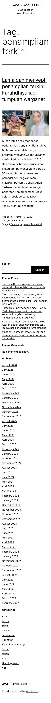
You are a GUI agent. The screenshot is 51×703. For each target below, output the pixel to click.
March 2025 (9, 444)
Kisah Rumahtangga (13, 644)
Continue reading (22, 205)
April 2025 (8, 439)
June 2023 (8, 533)
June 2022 (8, 584)
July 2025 (7, 425)
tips (4, 658)
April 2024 (8, 486)
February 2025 (10, 449)
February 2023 (10, 551)
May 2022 (8, 588)
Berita (5, 621)
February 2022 (10, 603)
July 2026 (7, 369)
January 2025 (10, 453)
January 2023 (10, 556)
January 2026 (10, 397)
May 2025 (8, 435)
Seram (5, 649)
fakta (5, 625)
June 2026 (8, 374)
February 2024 (10, 495)
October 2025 (10, 411)
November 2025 (11, 407)
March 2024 (9, 491)
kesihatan (7, 639)
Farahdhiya (16, 224)
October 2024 (10, 458)
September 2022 (11, 570)
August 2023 (9, 523)
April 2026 (8, 383)
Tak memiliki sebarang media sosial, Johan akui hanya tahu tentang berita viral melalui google (23, 287)
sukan (5, 653)
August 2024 (9, 467)
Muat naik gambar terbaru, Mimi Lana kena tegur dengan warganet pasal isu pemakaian (24, 335)
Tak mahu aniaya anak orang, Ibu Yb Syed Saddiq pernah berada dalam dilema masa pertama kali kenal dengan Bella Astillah (24, 299)
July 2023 (7, 528)
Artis (20, 220)
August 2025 (9, 421)
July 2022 (7, 579)
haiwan (6, 630)
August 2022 (9, 575)
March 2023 (9, 547)
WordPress (32, 691)
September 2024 (11, 463)
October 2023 (10, 514)
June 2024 (8, 477)
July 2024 (7, 472)
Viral (4, 667)
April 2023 (8, 542)
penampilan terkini (32, 224)
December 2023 (11, 505)
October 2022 (10, 565)
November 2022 (11, 561)
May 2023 (8, 537)
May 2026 (8, 379)
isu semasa (8, 635)
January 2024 (10, 500)
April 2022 (8, 593)
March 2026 (9, 388)
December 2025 (11, 402)
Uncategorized (10, 663)
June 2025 (8, 430)
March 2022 (9, 598)
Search (6, 263)
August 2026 (9, 365)
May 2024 (8, 481)
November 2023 (11, 509)
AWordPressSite (27, 5)
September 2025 (11, 416)
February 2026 (10, 393)
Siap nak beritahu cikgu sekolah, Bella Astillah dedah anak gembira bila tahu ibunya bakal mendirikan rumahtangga (24, 324)
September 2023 (11, 518)
